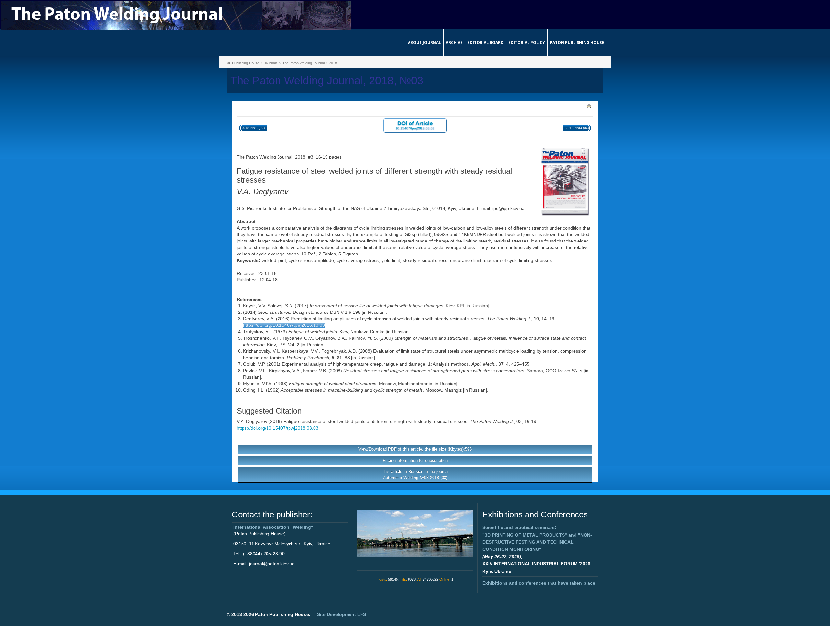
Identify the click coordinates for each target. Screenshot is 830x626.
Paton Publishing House (577, 42)
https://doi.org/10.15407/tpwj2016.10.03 (284, 325)
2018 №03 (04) (577, 128)
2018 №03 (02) (253, 128)
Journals (271, 63)
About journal (424, 42)
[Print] (589, 106)
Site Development (341, 614)
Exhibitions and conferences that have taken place (538, 582)
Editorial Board (486, 42)
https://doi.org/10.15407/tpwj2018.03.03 (277, 428)
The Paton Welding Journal (303, 63)
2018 (333, 63)
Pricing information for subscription (415, 460)
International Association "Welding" (273, 527)
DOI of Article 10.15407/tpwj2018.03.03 (415, 125)
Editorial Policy (526, 42)
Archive (454, 42)
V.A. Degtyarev (252, 421)
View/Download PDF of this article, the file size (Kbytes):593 (415, 449)
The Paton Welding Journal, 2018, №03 (326, 81)
